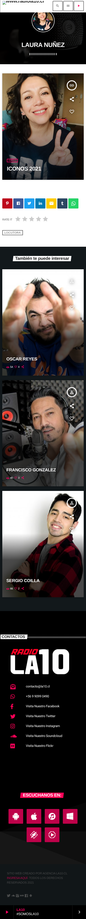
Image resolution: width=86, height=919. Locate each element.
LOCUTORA (12, 232)
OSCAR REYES (21, 359)
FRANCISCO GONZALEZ (31, 470)
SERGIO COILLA (23, 580)
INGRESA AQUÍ (17, 878)
